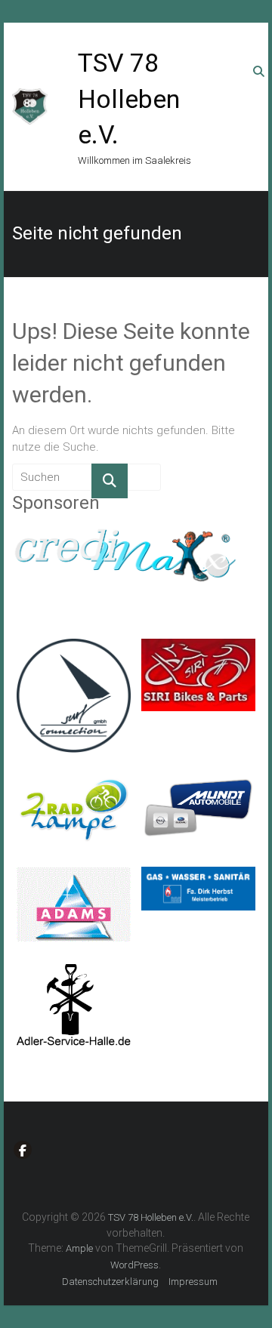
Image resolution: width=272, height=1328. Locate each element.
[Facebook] (23, 1150)
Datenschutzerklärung (110, 1281)
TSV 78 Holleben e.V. (129, 98)
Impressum (193, 1281)
